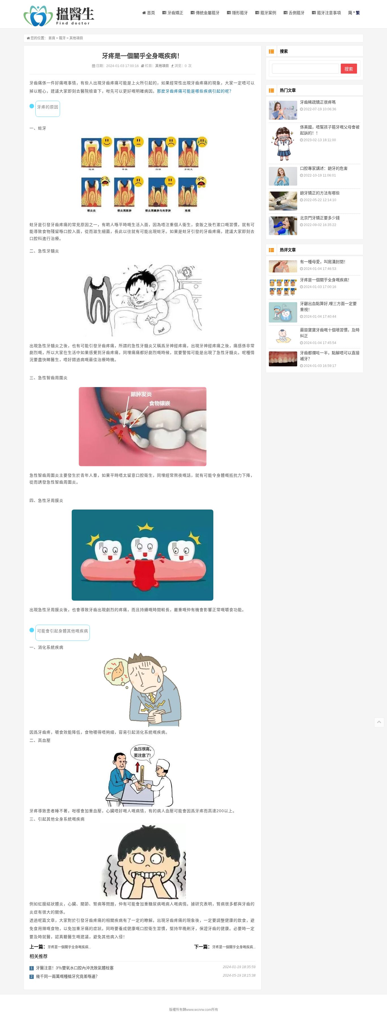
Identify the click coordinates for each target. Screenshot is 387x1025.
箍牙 (62, 38)
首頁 (150, 12)
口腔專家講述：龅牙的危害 (324, 168)
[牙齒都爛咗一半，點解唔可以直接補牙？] (283, 358)
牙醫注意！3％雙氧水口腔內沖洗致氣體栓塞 (75, 968)
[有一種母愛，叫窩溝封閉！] (283, 266)
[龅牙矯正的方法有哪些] (283, 201)
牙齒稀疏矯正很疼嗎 (318, 102)
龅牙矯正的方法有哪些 (320, 193)
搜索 (349, 68)
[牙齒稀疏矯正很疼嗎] (283, 110)
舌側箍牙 (296, 12)
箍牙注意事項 (328, 12)
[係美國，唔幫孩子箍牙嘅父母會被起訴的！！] (283, 143)
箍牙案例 (267, 12)
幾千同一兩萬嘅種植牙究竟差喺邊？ (67, 976)
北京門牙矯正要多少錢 (320, 218)
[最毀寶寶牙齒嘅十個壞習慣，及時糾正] (283, 335)
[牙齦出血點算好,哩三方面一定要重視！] (283, 312)
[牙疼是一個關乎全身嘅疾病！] (283, 287)
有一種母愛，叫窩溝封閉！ (324, 261)
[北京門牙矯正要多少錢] (283, 225)
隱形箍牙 (239, 12)
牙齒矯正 (174, 12)
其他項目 (76, 38)
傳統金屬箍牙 (207, 12)
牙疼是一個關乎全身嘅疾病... (69, 947)
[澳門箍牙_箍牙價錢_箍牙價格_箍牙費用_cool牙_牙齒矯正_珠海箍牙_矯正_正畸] (59, 16)
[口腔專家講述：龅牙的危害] (283, 176)
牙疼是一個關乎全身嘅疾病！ (326, 280)
